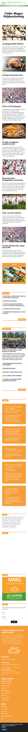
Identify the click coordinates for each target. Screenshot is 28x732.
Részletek (3, 727)
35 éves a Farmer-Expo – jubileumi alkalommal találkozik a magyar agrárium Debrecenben (13, 432)
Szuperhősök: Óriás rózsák (10, 301)
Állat (3, 41)
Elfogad (4, 729)
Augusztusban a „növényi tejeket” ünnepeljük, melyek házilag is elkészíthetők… (14, 296)
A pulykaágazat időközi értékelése (13, 44)
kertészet (12, 520)
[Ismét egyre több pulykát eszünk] (14, 64)
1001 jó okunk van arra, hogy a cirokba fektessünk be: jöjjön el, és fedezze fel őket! (13, 409)
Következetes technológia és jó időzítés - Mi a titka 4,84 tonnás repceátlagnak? (14, 467)
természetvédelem (15, 523)
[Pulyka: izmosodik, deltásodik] (14, 201)
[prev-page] (3, 260)
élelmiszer (13, 526)
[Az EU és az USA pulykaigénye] (14, 95)
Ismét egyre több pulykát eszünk (12, 75)
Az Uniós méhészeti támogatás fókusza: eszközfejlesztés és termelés (12, 491)
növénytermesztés (6, 523)
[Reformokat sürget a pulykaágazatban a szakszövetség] (14, 167)
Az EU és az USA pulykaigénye (11, 106)
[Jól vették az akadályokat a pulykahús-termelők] (14, 131)
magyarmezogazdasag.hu (14, 2)
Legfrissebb (6, 293)
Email (3, 612)
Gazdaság (4, 73)
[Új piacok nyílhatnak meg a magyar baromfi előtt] (14, 234)
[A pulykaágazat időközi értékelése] (14, 32)
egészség (14, 518)
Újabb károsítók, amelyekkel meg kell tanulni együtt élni (14, 312)
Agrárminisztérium (6, 518)
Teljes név (4, 616)
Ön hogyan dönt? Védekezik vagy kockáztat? (14, 450)
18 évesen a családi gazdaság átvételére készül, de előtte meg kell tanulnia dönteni (13, 304)
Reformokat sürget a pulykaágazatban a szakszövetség (12, 179)
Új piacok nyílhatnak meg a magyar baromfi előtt (13, 247)
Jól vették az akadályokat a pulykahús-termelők (10, 143)
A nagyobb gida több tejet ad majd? (11, 309)
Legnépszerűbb (6, 329)
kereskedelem (5, 520)
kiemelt (18, 520)
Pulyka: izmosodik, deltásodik (11, 213)
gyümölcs (20, 518)
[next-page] (5, 260)
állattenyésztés (6, 526)
